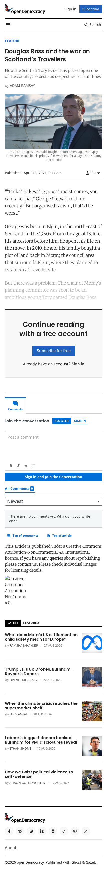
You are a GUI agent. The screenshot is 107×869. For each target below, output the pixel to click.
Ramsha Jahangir (23, 645)
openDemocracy (23, 680)
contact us (27, 564)
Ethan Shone (20, 748)
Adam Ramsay (22, 85)
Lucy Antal (18, 714)
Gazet (90, 862)
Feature (12, 40)
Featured (31, 622)
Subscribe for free (54, 350)
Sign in (78, 363)
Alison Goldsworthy (27, 782)
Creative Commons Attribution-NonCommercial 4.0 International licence (53, 552)
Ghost (76, 862)
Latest (12, 622)
